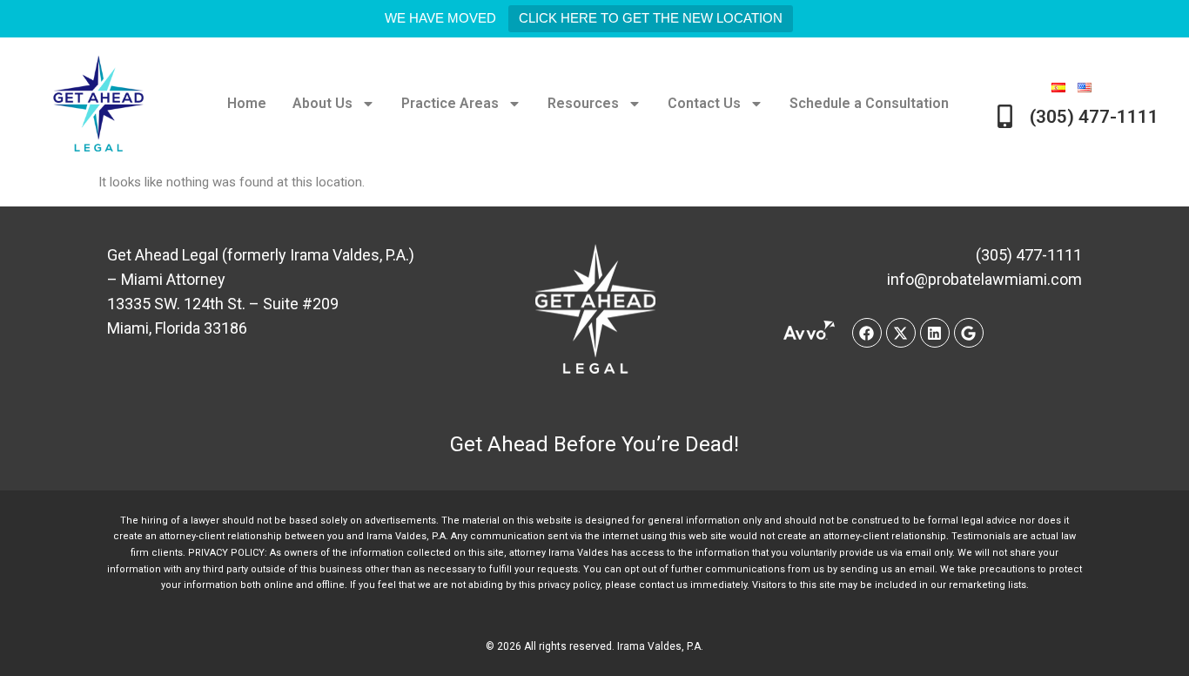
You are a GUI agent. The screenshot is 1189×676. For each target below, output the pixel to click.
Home (246, 103)
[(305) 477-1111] (1005, 116)
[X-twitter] (901, 333)
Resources (583, 103)
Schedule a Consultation (869, 103)
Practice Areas (450, 103)
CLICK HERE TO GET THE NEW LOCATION (651, 17)
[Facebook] (867, 333)
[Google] (969, 333)
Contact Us (704, 103)
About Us (322, 103)
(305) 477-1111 (1094, 116)
